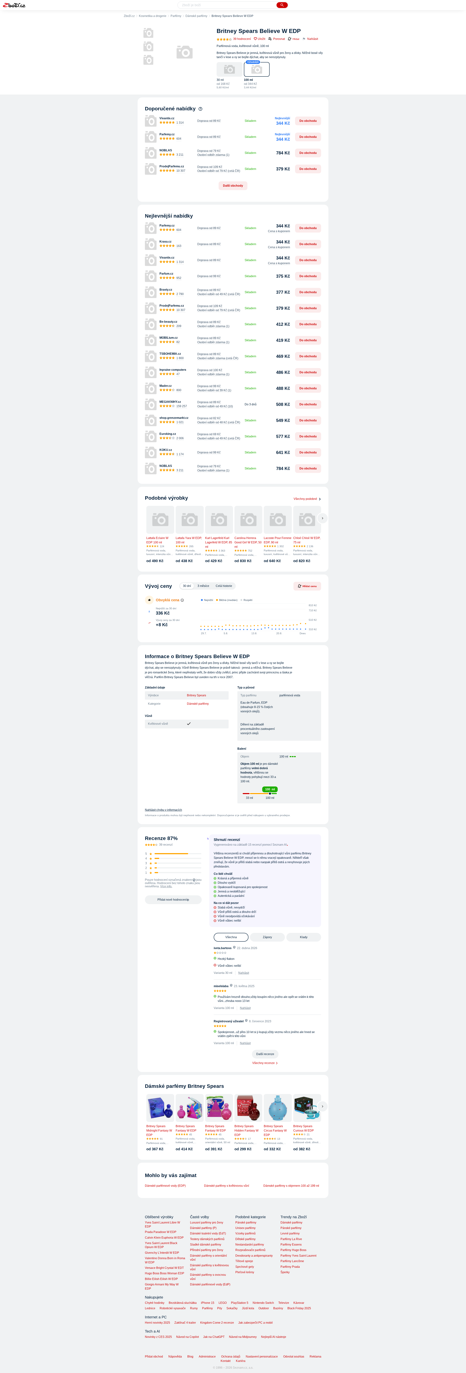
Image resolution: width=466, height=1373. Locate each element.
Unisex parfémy (245, 1228)
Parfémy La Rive (291, 1239)
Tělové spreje (244, 1261)
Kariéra (240, 1360)
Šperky (285, 1272)
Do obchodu (308, 120)
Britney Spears (196, 695)
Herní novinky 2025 (157, 1322)
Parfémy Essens (291, 1244)
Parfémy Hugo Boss (293, 1250)
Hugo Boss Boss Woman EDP (164, 1273)
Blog (190, 1356)
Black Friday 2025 (299, 1308)
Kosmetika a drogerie (152, 15)
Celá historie (224, 585)
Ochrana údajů (230, 1356)
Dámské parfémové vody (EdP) (210, 1284)
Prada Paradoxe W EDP (160, 1232)
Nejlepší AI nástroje (273, 1336)
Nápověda (175, 1356)
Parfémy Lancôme (292, 1261)
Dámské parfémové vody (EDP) (165, 1185)
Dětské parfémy (245, 1239)
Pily (219, 1308)
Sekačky (232, 1308)
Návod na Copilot (187, 1336)
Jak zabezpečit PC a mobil (255, 1322)
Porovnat (279, 38)
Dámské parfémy (196, 15)
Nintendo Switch (263, 1302)
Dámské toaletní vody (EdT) (208, 1233)
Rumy (194, 1308)
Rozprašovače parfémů (250, 1250)
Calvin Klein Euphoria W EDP (164, 1237)
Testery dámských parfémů (207, 1239)
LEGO (223, 1302)
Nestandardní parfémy (249, 1244)
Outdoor (263, 1308)
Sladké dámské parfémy (205, 1244)
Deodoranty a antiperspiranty (254, 1255)
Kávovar (298, 1302)
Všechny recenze (263, 1063)
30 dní (187, 585)
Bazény (278, 1308)
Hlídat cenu (310, 586)
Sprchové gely (244, 1266)
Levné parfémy (290, 1233)
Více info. (166, 886)
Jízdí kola (248, 1308)
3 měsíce (203, 585)
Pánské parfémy (245, 1222)
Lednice (150, 1308)
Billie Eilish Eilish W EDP (161, 1278)
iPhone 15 (207, 1302)
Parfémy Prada (290, 1266)
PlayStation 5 (239, 1302)
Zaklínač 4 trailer (185, 1322)
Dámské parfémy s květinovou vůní (226, 1185)
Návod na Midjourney (243, 1336)
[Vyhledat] (282, 5)
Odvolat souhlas (293, 1356)
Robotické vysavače (173, 1308)
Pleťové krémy (244, 1272)
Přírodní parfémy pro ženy (206, 1250)
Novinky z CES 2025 (158, 1336)
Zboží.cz (129, 15)
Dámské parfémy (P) (203, 1228)
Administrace (207, 1356)
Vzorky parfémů (245, 1233)
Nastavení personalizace (262, 1356)
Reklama (315, 1356)
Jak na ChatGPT (214, 1336)
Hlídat (296, 39)
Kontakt (225, 1360)
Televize (283, 1302)
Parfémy (176, 15)
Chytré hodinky (154, 1302)
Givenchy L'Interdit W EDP (162, 1252)
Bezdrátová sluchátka (183, 1302)
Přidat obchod (154, 1356)
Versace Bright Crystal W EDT (164, 1267)
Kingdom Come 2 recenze (217, 1322)
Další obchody (233, 185)
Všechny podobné (305, 498)
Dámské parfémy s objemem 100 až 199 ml (291, 1185)
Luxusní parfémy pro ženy (206, 1222)
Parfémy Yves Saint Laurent (298, 1255)
